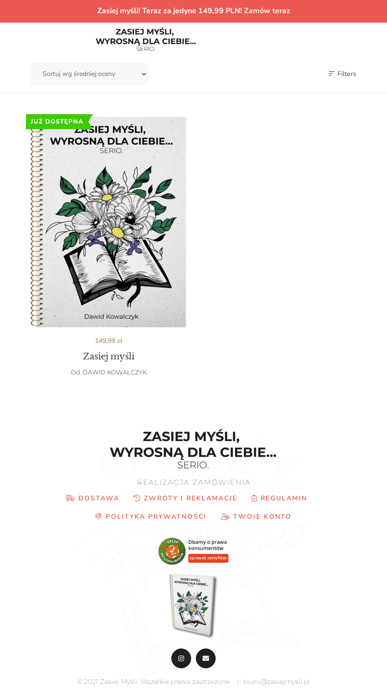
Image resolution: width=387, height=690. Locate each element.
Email (206, 658)
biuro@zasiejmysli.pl (277, 681)
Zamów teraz (267, 11)
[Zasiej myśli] (108, 221)
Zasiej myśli (109, 356)
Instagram (181, 658)
